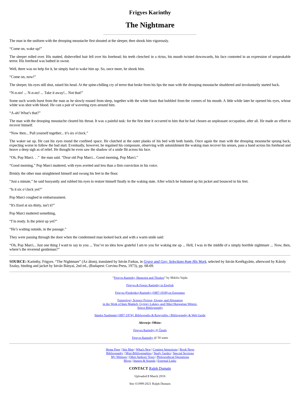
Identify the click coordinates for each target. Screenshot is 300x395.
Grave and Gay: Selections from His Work (175, 261)
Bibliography (114, 353)
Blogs (127, 360)
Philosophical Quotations (173, 357)
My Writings (119, 357)
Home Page (113, 349)
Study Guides (162, 353)
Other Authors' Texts (142, 357)
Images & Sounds (144, 360)
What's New (143, 349)
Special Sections (183, 353)
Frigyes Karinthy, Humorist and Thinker (139, 277)
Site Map (128, 349)
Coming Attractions (165, 349)
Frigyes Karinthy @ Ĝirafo (150, 330)
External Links (167, 360)
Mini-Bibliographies (138, 353)
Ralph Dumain (160, 368)
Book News (187, 349)
